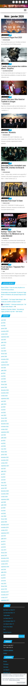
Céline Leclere (6, 203)
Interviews (5, 667)
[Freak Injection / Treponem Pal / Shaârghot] (14, 255)
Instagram (16, 2)
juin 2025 (3, 345)
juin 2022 (3, 440)
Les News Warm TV (8, 618)
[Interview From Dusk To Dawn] (14, 189)
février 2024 (4, 384)
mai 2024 (3, 376)
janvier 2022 (4, 454)
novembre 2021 (5, 460)
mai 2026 (3, 325)
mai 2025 (3, 348)
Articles (5, 661)
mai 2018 (3, 578)
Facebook (13, 2)
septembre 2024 (5, 365)
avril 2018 (3, 580)
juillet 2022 (3, 437)
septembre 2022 (5, 432)
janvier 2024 (4, 387)
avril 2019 (3, 547)
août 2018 (3, 569)
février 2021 (4, 485)
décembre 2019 (5, 524)
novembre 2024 (5, 359)
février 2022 (4, 451)
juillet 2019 (3, 538)
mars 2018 (3, 583)
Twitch (26, 2)
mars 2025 (3, 351)
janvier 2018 (4, 589)
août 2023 (3, 401)
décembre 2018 (5, 558)
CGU (4, 629)
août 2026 (3, 320)
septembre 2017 (5, 600)
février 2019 (4, 552)
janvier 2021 (4, 488)
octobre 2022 (4, 429)
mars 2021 (3, 482)
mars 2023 (3, 415)
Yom (4, 271)
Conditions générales (8, 650)
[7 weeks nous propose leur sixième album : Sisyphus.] (14, 54)
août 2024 (3, 367)
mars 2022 (3, 449)
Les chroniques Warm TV (9, 621)
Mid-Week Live (6, 672)
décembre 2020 (5, 491)
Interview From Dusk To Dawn (12, 201)
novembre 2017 (5, 594)
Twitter (23, 2)
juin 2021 (3, 474)
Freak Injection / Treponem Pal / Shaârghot (13, 268)
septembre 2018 (5, 566)
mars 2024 (3, 381)
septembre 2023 (5, 398)
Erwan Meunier (6, 40)
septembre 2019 (5, 533)
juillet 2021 (3, 471)
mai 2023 (3, 409)
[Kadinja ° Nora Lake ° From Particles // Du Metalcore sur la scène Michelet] (14, 220)
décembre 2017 (5, 592)
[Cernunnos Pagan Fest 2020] (14, 26)
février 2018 (4, 586)
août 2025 (3, 339)
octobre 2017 (4, 597)
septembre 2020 (5, 499)
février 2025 (4, 353)
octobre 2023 (4, 395)
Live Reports (6, 670)
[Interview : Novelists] (14, 121)
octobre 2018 (4, 564)
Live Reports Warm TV (8, 624)
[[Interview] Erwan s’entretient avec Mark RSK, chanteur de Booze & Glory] (14, 154)
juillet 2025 (3, 342)
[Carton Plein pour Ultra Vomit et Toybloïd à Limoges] (14, 87)
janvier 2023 (4, 421)
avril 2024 (3, 379)
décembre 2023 (5, 390)
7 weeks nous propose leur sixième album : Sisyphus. (14, 67)
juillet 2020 (3, 505)
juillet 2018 (3, 572)
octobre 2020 (4, 496)
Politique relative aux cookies (14, 680)
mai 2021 (3, 477)
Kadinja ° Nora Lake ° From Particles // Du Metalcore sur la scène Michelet (12, 234)
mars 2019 (3, 550)
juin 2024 (3, 373)
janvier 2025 (4, 356)
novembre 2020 (5, 494)
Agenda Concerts (7, 632)
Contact (5, 653)
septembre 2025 (5, 337)
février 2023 (4, 418)
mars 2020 (3, 516)
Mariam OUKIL (6, 238)
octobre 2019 (4, 530)
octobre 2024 (4, 362)
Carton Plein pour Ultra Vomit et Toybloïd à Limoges (12, 100)
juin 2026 (3, 323)
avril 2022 (3, 446)
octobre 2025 (4, 334)
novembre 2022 (5, 426)
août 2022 (3, 435)
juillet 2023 (3, 404)
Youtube (20, 2)
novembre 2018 (5, 561)
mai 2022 (3, 443)
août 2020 (3, 502)
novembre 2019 (5, 527)
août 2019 (3, 536)
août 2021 (3, 468)
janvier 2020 (4, 522)
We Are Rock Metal (7, 626)
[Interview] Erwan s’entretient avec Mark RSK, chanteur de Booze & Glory (13, 167)
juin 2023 (3, 407)
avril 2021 (3, 480)
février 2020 (4, 519)
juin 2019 (3, 541)
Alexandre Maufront (8, 70)
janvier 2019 (4, 555)
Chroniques (6, 664)
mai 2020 (3, 510)
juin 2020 (3, 508)
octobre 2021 (4, 463)
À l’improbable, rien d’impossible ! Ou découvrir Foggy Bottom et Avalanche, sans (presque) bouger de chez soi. (13, 295)
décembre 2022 (5, 423)
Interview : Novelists (8, 132)
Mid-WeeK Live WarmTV (9, 610)
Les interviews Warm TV (9, 612)
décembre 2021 (5, 457)
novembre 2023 (5, 393)
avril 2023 (3, 412)
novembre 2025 (5, 331)
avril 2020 (3, 513)
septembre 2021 (5, 466)
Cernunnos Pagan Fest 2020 (11, 37)
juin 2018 (3, 575)
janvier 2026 (4, 328)
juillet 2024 (3, 370)
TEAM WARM (6, 615)
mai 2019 (3, 544)
